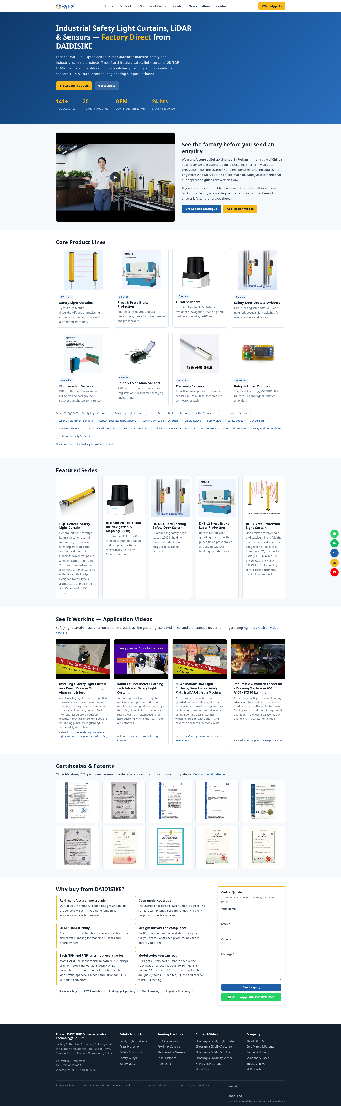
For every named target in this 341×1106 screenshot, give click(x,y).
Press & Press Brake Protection (169, 413)
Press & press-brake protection (263, 740)
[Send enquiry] (334, 563)
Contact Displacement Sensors (117, 420)
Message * (227, 954)
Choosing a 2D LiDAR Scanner (215, 1047)
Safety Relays (193, 420)
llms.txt (232, 1086)
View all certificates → (209, 774)
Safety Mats (214, 420)
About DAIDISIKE (257, 1041)
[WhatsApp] (334, 534)
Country (226, 939)
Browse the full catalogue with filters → (85, 444)
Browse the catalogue (201, 209)
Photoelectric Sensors (102, 428)
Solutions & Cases (257, 1058)
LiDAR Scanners (204, 413)
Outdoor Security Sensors (74, 436)
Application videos (240, 209)
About (206, 6)
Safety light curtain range (201, 736)
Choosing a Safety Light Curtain (216, 1041)
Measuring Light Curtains (129, 413)
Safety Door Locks (131, 1052)
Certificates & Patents (260, 1047)
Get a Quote (107, 85)
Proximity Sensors (205, 428)
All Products (253, 1069)
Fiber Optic (164, 1064)
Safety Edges (235, 420)
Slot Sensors (257, 420)
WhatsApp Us (272, 6)
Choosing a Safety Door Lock (214, 1052)
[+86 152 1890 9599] (334, 553)
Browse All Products (74, 85)
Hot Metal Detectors (70, 428)
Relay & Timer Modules (267, 428)
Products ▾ (127, 6)
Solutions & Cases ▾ (154, 6)
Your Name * (229, 908)
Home (109, 6)
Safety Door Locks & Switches (160, 420)
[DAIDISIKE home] (65, 6)
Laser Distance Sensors (234, 413)
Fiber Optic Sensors (234, 428)
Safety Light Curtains (94, 413)
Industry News (255, 1064)
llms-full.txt (235, 1096)
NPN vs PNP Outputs (209, 1064)
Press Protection (130, 1047)
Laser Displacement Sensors (75, 420)
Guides (178, 6)
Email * (225, 924)
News (193, 6)
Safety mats (182, 740)
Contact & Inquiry (257, 1052)
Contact (222, 6)
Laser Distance (167, 1058)
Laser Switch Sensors (134, 428)
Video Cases (203, 1069)
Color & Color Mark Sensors (171, 428)
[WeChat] (334, 543)
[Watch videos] (334, 572)
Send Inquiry (251, 987)
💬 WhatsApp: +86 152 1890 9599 (251, 997)
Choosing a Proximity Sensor (214, 1058)
